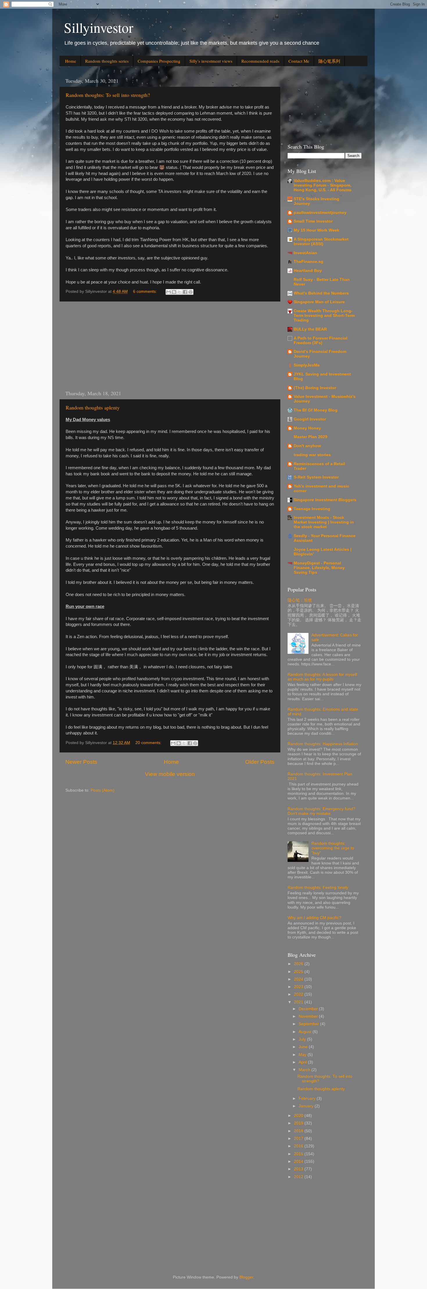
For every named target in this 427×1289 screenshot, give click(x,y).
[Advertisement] (170, 345)
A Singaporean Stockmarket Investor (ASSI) (321, 241)
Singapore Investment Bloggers (325, 500)
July (303, 1039)
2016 (299, 1146)
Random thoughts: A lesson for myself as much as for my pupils (322, 676)
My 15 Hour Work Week (316, 230)
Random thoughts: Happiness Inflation (323, 744)
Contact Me (298, 61)
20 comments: (149, 743)
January (307, 1106)
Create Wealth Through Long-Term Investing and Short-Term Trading (324, 315)
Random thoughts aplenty (93, 407)
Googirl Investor (310, 419)
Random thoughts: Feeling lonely (318, 887)
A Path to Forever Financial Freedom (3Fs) (320, 340)
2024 (299, 979)
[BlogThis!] (174, 292)
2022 (299, 994)
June (304, 1047)
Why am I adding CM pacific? (314, 918)
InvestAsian (305, 253)
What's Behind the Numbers (321, 293)
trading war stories (312, 455)
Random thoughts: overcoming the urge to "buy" (332, 848)
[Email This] (168, 292)
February (308, 1098)
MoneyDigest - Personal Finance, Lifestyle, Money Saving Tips (319, 568)
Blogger (246, 1277)
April (303, 1062)
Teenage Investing (312, 509)
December (309, 1009)
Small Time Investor (313, 221)
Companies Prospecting (159, 61)
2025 (299, 972)
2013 (299, 1169)
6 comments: (145, 291)
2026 (299, 964)
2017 (299, 1138)
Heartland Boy (308, 270)
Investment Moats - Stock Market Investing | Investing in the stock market (324, 522)
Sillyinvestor (98, 27)
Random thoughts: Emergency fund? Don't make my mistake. (321, 811)
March (305, 1070)
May (303, 1054)
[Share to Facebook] (185, 292)
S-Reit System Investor (316, 477)
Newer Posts (81, 762)
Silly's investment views (210, 61)
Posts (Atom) (102, 790)
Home (70, 61)
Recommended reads (260, 61)
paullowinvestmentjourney (320, 212)
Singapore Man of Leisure (319, 302)
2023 (299, 987)
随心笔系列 (329, 61)
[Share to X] (179, 292)
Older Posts (259, 762)
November (309, 1016)
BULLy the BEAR (310, 329)
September (309, 1024)
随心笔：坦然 (300, 600)
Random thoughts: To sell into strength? (108, 94)
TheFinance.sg (308, 261)
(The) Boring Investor (315, 388)
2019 (299, 1123)
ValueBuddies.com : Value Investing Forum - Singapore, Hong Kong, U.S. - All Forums (322, 185)
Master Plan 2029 (310, 437)
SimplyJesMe (307, 365)
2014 (299, 1161)
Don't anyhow (307, 446)
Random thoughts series (107, 61)
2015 (299, 1154)
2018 (299, 1131)
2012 (299, 1177)
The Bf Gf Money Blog (316, 410)
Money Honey (307, 428)
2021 (299, 1002)
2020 (299, 1115)
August (306, 1032)
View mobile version (170, 774)
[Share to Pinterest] (190, 292)
